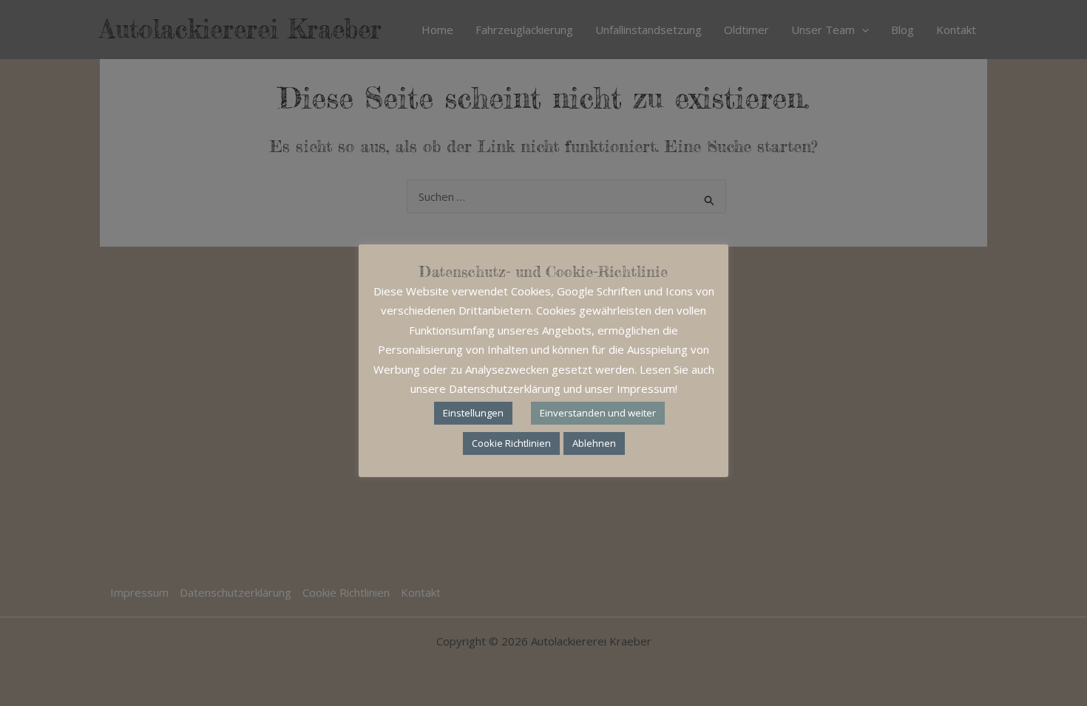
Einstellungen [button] (473, 412)
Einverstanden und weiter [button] (598, 412)
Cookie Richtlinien (511, 443)
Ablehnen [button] (594, 443)
